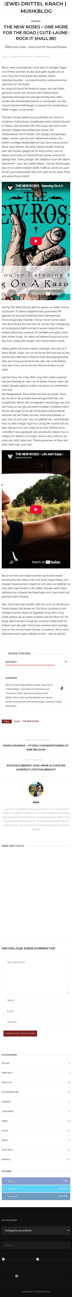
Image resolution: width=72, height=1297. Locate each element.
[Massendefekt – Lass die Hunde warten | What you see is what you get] (53, 868)
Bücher (36, 1063)
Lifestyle (36, 1101)
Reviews (36, 21)
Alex (4, 57)
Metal (36, 1121)
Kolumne (36, 1082)
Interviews (36, 1072)
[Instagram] (36, 836)
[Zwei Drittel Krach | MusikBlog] (36, 1276)
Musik (36, 1130)
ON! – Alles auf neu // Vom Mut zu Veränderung (17, 879)
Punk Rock (36, 1149)
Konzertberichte (36, 1092)
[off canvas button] (5, 3)
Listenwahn (36, 1111)
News (36, 1140)
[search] (67, 3)
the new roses (41, 57)
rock (29, 57)
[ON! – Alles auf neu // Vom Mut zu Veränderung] (18, 862)
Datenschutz (43, 1291)
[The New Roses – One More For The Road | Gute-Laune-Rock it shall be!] (36, 47)
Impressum (28, 1291)
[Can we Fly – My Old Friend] (18, 916)
